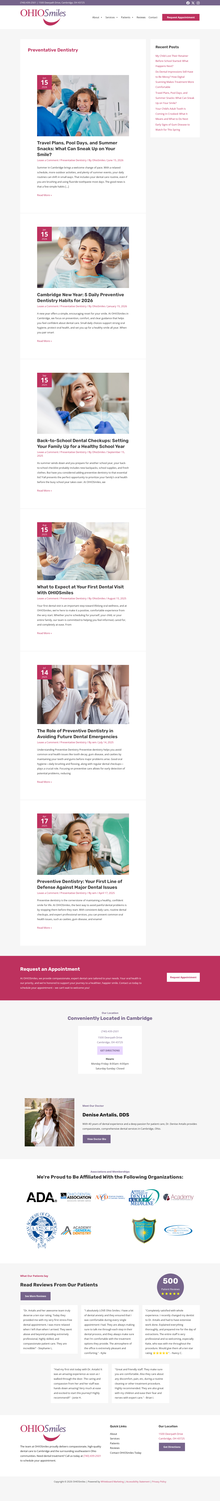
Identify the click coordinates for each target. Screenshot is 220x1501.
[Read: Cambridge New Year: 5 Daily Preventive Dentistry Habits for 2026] (83, 257)
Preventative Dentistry (73, 160)
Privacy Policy (159, 1481)
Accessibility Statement (138, 1481)
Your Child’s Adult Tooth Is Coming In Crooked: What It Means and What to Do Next (171, 114)
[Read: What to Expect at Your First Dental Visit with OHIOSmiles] (83, 551)
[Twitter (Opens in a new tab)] (193, 3)
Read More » (44, 195)
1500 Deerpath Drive (110, 1037)
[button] (181, 17)
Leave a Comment (47, 160)
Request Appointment (183, 977)
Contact (153, 17)
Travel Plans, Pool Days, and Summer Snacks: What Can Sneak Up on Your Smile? (77, 148)
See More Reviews (35, 1296)
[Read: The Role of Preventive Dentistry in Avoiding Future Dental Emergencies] (83, 694)
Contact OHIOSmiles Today (125, 1452)
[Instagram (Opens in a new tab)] (198, 3)
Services (110, 17)
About (95, 17)
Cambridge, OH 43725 (110, 1042)
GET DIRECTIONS (110, 1050)
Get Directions (171, 1447)
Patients (125, 17)
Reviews (141, 17)
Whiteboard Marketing (112, 1481)
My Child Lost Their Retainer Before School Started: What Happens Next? (171, 61)
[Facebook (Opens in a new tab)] (188, 3)
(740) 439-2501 (28, 2)
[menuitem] (97, 17)
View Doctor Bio (96, 1139)
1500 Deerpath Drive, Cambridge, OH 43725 (62, 2)
